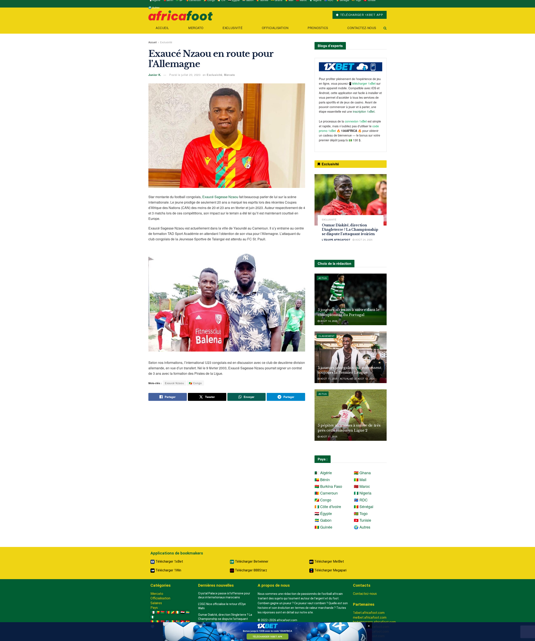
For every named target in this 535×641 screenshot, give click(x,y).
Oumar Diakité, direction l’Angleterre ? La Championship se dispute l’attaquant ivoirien (350, 229)
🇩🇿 (152, 612)
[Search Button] (385, 28)
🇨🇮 (178, 612)
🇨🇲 (168, 612)
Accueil (162, 28)
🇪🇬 (183, 612)
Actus (322, 278)
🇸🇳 (173, 622)
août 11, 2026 (328, 436)
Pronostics (318, 28)
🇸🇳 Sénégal (363, 506)
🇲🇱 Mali (360, 479)
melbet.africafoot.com (369, 617)
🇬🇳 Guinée (323, 527)
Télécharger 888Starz (250, 570)
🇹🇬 (178, 622)
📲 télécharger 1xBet (362, 83)
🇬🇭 (188, 622)
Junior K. (154, 75)
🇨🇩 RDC (361, 499)
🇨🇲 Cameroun (326, 493)
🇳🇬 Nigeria (362, 493)
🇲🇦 (162, 622)
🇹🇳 (183, 622)
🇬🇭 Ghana (362, 472)
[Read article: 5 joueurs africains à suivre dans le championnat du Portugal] (351, 299)
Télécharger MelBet (328, 561)
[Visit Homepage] (180, 14)
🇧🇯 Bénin (322, 479)
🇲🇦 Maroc (362, 486)
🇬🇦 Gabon (323, 520)
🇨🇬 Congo (195, 383)
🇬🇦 (188, 612)
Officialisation (275, 28)
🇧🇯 (157, 612)
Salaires (156, 603)
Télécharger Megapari (329, 570)
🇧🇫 (162, 612)
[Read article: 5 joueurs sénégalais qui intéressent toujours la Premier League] (351, 357)
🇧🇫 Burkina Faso (328, 486)
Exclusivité (232, 28)
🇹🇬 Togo (361, 513)
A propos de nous (274, 585)
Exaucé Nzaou (174, 383)
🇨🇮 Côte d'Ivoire (328, 506)
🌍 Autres (153, 7)
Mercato (195, 28)
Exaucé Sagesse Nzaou (220, 196)
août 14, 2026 (328, 320)
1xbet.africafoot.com (369, 613)
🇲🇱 (157, 622)
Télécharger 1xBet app (361, 15)
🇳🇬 (152, 617)
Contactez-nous (361, 28)
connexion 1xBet (356, 121)
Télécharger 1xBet (169, 561)
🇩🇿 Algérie (323, 472)
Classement (326, 336)
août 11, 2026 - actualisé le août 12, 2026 (347, 378)
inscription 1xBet (363, 111)
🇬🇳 (152, 622)
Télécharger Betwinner (251, 561)
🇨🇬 (173, 612)
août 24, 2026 (363, 239)
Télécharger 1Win (168, 570)
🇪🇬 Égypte (323, 513)
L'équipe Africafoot (336, 239)
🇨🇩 (168, 622)
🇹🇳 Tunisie (362, 520)
